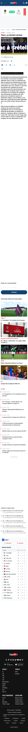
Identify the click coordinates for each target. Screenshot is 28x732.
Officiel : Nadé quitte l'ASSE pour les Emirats (13, 410)
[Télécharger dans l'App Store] (19, 664)
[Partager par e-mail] (2, 69)
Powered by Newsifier (14, 727)
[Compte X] (6, 660)
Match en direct (7, 720)
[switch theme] (24, 3)
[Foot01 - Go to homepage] (14, 655)
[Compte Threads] (22, 660)
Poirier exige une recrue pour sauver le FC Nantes (13, 451)
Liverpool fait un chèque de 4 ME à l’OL (13, 417)
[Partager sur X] (6, 65)
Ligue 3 (3, 318)
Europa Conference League (9, 338)
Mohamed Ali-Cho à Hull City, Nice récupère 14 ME (12, 437)
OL (2, 381)
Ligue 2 (3, 32)
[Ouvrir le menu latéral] (1, 3)
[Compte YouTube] (18, 660)
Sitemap (21, 723)
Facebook (14, 723)
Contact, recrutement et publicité (14, 712)
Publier (14, 292)
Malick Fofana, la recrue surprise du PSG (14, 431)
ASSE (2, 361)
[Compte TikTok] (15, 660)
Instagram (23, 720)
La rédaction (6, 718)
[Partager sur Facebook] (2, 65)
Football (23, 718)
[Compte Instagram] (11, 660)
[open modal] (26, 3)
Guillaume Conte (8, 57)
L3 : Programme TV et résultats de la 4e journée (14, 394)
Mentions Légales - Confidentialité (14, 710)
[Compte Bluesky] (20, 660)
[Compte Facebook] (9, 660)
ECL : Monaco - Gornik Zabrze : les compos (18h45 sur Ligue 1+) (12, 402)
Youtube (15, 720)
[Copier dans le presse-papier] (14, 65)
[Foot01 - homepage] (14, 3)
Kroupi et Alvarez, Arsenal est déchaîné (14, 444)
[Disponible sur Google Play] (9, 664)
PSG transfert (15, 718)
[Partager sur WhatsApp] (11, 61)
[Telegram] (10, 65)
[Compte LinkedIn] (13, 660)
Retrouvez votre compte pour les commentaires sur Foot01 (14, 715)
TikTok (7, 723)
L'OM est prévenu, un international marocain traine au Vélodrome (12, 424)
